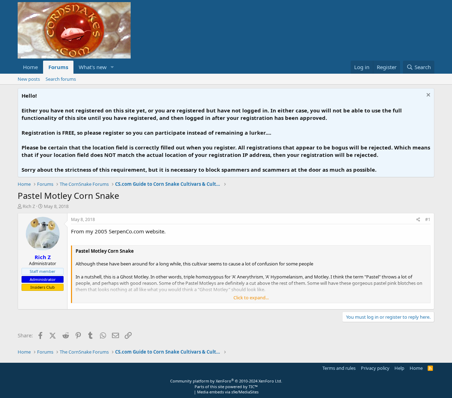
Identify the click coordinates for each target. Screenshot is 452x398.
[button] (112, 67)
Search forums (61, 79)
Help (399, 368)
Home (30, 67)
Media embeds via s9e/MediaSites (227, 391)
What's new (93, 67)
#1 (427, 219)
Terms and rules (339, 368)
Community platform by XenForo (226, 381)
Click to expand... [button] (251, 297)
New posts (29, 79)
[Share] (418, 220)
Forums (58, 67)
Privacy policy (375, 368)
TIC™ (253, 386)
